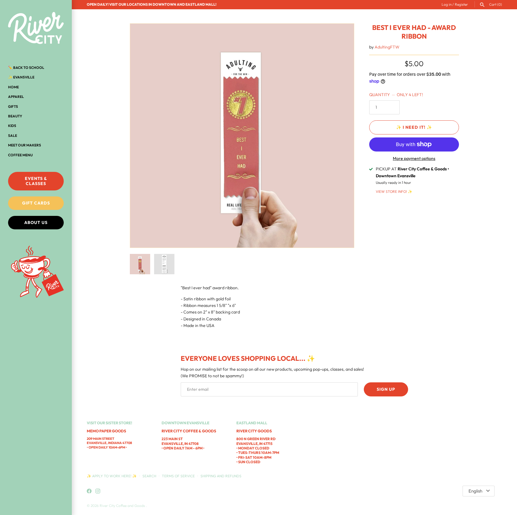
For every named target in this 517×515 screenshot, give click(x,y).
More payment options (414, 158)
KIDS (12, 125)
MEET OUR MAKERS (24, 145)
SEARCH (149, 476)
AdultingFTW (387, 47)
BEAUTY (15, 116)
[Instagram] (97, 491)
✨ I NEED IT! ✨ (414, 127)
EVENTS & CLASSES (36, 181)
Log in (446, 4)
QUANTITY (396, 94)
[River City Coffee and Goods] (36, 28)
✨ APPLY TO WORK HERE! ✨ (112, 476)
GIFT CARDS (36, 203)
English (475, 491)
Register (461, 4)
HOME (13, 87)
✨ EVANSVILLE (21, 77)
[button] (341, 135)
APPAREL (16, 96)
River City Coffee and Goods (123, 505)
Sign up (386, 389)
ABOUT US (36, 222)
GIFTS (13, 106)
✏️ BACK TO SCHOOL (26, 67)
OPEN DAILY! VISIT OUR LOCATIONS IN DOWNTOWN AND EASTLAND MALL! (151, 4)
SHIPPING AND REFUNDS (220, 476)
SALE (12, 135)
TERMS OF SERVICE (178, 476)
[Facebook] (89, 491)
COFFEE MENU (20, 155)
